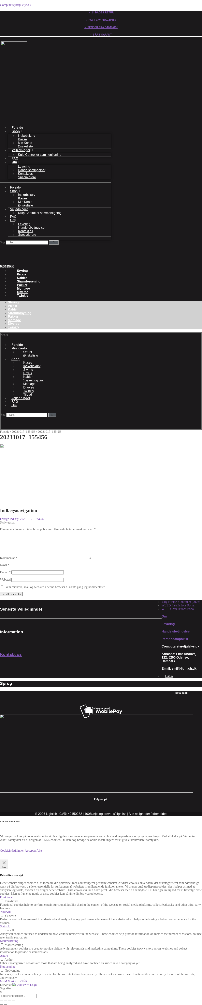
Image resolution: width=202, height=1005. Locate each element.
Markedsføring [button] (9, 941)
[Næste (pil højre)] (5, 1004)
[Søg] (54, 242)
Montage (23, 288)
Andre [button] (4, 955)
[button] (16, 336)
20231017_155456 (23, 431)
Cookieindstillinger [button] (12, 850)
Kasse (22, 139)
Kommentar (8, 558)
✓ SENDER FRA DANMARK (101, 27)
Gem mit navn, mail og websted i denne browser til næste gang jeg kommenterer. (55, 587)
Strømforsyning (28, 281)
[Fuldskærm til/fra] (5, 1000)
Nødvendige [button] (7, 966)
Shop (16, 131)
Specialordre (27, 177)
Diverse (22, 292)
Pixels (21, 274)
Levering (24, 166)
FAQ (15, 158)
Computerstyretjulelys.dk (15, 5)
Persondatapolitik (175, 639)
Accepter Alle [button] (33, 850)
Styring (22, 270)
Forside (17, 127)
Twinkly (22, 295)
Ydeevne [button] (5, 911)
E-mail (5, 572)
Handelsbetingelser (31, 170)
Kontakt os (25, 173)
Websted (5, 579)
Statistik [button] (5, 926)
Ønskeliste (25, 146)
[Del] (9, 1000)
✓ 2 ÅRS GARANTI (101, 34)
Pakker (22, 285)
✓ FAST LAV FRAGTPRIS (101, 19)
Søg (2, 242)
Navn (4, 565)
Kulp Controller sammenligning (39, 154)
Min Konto (25, 143)
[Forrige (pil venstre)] (1, 1004)
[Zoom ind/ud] (1, 1000)
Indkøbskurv (26, 135)
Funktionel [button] (6, 897)
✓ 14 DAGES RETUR (101, 12)
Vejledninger (21, 150)
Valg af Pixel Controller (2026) (181, 601)
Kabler (22, 278)
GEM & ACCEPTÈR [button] (13, 981)
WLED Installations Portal (178, 605)
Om (14, 162)
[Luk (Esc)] (13, 1000)
